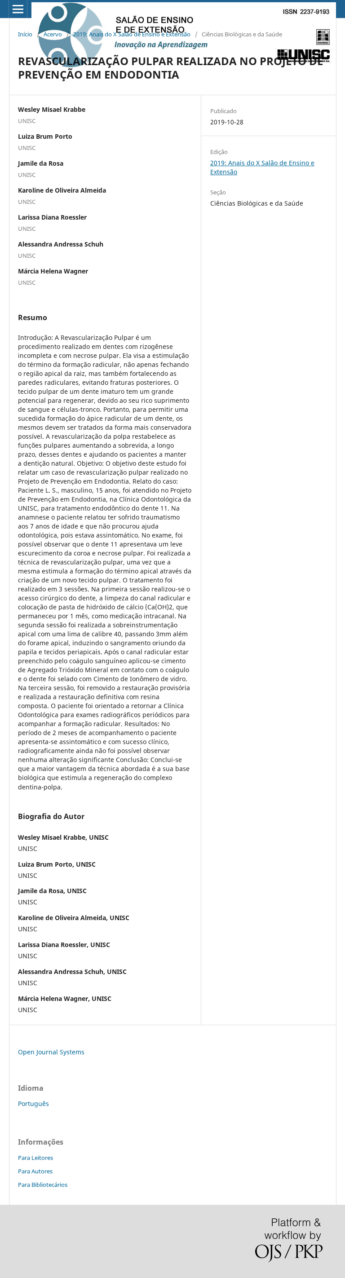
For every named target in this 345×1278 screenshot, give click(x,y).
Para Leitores (35, 1158)
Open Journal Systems (51, 1052)
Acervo (53, 34)
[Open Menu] (18, 9)
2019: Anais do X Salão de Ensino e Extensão (131, 34)
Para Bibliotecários (42, 1185)
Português (33, 1103)
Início (25, 34)
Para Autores (35, 1171)
